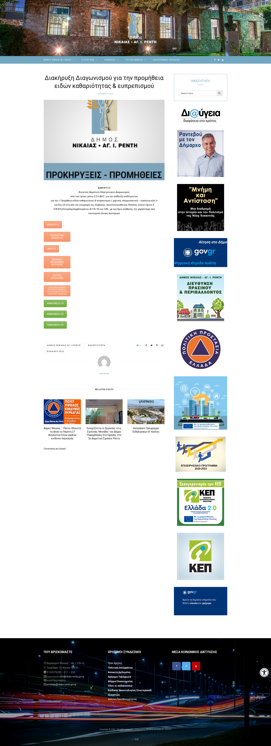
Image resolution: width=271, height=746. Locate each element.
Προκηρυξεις (105, 94)
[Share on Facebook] (28, 197)
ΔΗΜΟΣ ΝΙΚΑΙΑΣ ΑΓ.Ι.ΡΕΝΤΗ (58, 60)
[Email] (28, 221)
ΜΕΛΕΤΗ (51, 248)
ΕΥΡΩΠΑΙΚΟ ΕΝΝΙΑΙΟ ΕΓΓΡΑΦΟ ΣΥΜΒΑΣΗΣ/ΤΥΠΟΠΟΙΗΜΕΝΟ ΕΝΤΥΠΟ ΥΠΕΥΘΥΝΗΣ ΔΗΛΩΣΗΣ (57, 291)
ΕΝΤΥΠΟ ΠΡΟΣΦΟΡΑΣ (57, 276)
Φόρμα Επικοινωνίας (120, 681)
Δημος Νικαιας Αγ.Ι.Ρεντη (64, 345)
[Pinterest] (28, 213)
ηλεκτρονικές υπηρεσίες (166, 60)
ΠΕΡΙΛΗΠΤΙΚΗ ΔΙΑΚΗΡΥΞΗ (57, 236)
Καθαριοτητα (96, 345)
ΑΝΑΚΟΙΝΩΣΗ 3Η (55, 325)
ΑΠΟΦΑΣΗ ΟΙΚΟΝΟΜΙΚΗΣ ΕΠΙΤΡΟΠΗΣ (57, 262)
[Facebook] (176, 666)
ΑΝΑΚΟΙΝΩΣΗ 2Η (55, 314)
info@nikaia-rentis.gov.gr (72, 676)
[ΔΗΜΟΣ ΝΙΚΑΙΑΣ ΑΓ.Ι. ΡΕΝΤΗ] (135, 28)
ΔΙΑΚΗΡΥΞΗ (53, 224)
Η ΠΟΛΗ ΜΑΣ (88, 60)
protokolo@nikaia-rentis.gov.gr (61, 684)
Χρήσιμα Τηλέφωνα (119, 676)
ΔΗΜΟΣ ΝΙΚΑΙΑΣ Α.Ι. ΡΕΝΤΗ (158, 729)
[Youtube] (196, 666)
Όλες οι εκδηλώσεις (120, 685)
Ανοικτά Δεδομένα (119, 672)
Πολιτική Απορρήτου (120, 667)
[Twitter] (186, 666)
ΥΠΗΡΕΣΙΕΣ (110, 60)
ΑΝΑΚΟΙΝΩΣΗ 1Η (55, 303)
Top (136, 739)
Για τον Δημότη (134, 60)
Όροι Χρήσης (115, 663)
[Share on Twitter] (28, 205)
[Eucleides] (265, 672)
